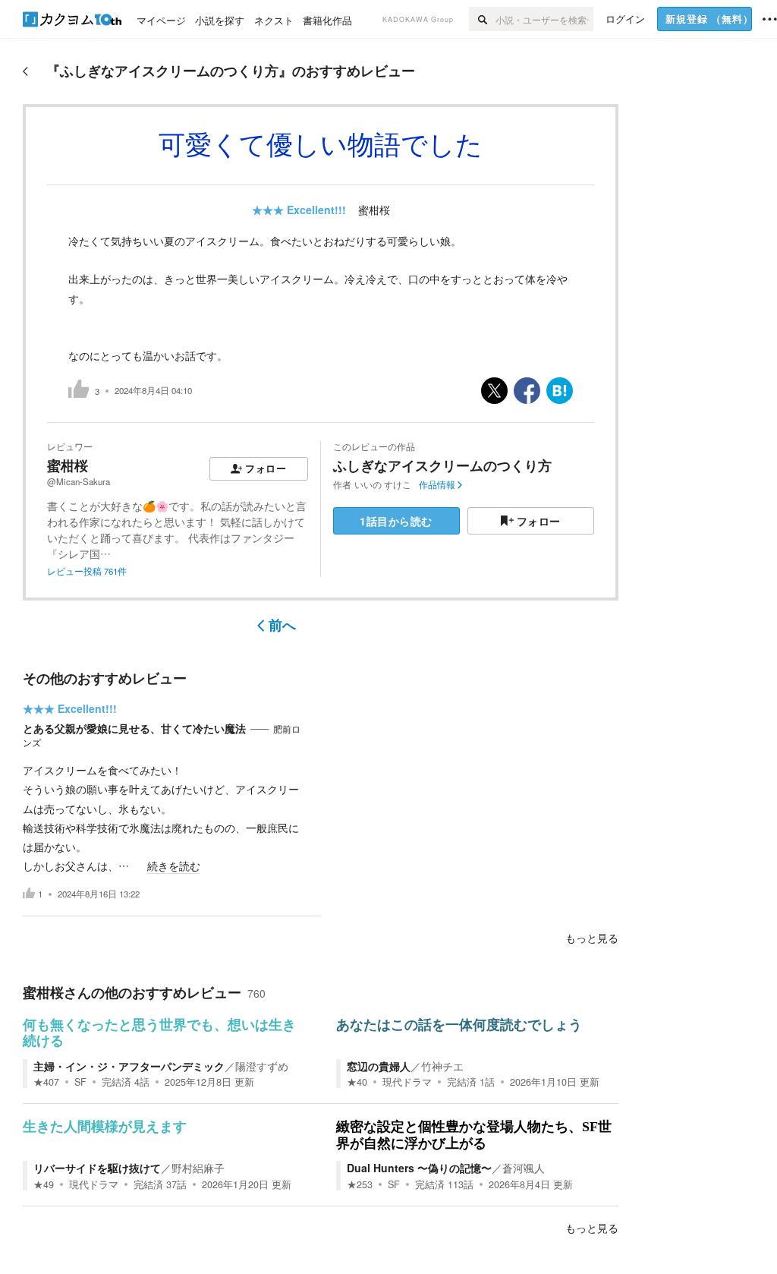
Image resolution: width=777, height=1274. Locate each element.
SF (80, 1082)
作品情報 (437, 484)
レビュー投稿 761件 (87, 571)
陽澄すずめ (261, 1066)
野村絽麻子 (198, 1167)
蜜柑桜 (374, 209)
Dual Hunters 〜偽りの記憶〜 (419, 1167)
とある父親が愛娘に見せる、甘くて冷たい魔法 (134, 728)
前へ (282, 625)
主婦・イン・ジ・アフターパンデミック (129, 1066)
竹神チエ (442, 1066)
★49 (43, 1184)
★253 (360, 1184)
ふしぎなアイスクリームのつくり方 (442, 465)
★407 (46, 1082)
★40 (357, 1082)
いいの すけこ (382, 484)
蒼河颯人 (523, 1167)
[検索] (482, 19)
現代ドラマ (407, 1082)
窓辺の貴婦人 (379, 1066)
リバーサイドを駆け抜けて (97, 1167)
